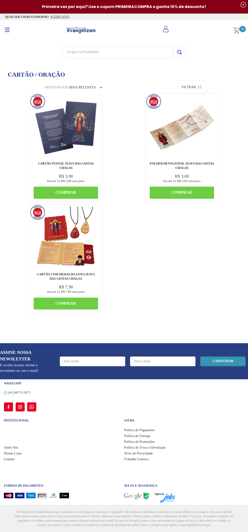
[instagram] (21, 407)
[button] (93, 100)
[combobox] (124, 52)
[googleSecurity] (139, 496)
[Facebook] (10, 407)
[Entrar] (166, 30)
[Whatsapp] (31, 407)
